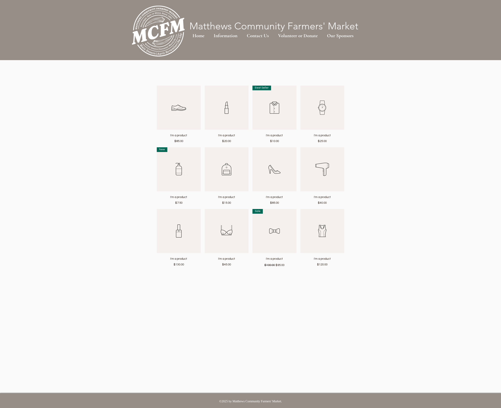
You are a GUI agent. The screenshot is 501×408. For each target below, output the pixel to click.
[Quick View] (179, 108)
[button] (225, 36)
